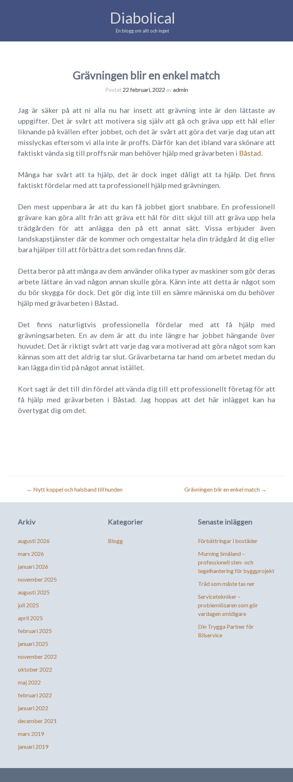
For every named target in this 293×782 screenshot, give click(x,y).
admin (180, 89)
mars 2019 (31, 733)
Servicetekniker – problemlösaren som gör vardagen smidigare (228, 605)
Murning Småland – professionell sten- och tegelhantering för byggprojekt (236, 562)
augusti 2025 (34, 592)
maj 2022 (29, 682)
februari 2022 (35, 695)
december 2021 (37, 720)
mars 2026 (31, 553)
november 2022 (37, 656)
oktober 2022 (35, 669)
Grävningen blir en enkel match (225, 489)
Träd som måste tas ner (226, 583)
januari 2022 (33, 707)
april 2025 (30, 617)
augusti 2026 (34, 540)
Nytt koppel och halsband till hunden (74, 489)
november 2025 (37, 579)
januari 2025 (33, 643)
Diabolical (142, 18)
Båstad (250, 153)
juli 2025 (28, 605)
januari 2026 (33, 566)
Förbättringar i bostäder (228, 540)
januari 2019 (33, 746)
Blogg (115, 540)
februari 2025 (35, 630)
